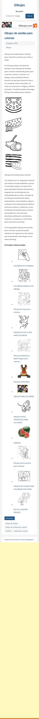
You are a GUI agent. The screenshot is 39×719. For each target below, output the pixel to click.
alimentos (10, 518)
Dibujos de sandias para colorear (16, 527)
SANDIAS (8, 531)
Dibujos (8, 47)
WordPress (17, 540)
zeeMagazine (29, 540)
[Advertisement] (19, 630)
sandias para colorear (21, 531)
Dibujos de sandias (11, 523)
